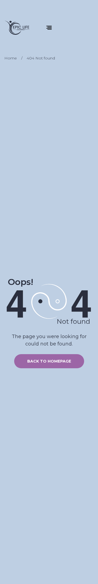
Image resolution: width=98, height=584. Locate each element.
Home (10, 58)
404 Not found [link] (41, 58)
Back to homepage (49, 361)
